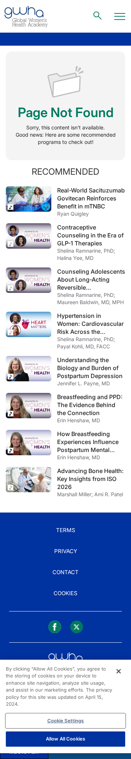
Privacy (65, 551)
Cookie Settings (65, 720)
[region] (65, 706)
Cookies (65, 593)
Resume (28, 199)
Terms (65, 530)
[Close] (119, 671)
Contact (65, 572)
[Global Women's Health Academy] (26, 16)
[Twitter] (76, 627)
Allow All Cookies (65, 739)
